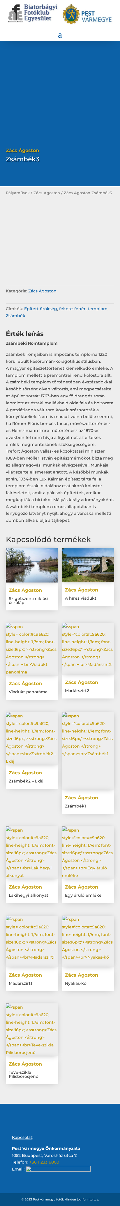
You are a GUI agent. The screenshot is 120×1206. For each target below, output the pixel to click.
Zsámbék (15, 315)
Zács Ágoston (46, 193)
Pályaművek (18, 193)
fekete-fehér (72, 308)
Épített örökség (40, 308)
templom (97, 308)
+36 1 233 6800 (44, 1162)
